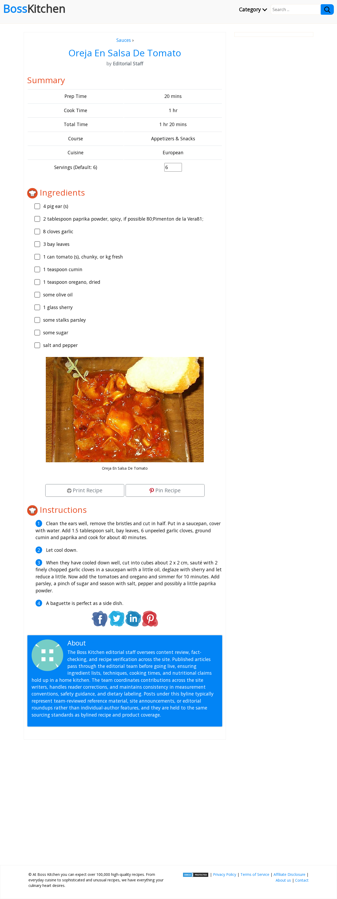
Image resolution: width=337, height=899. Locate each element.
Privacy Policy (224, 874)
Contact (302, 880)
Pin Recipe (167, 490)
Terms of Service (254, 874)
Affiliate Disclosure (289, 874)
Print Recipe (86, 490)
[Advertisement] (125, 800)
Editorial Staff (107, 643)
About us (283, 880)
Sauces (123, 40)
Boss (34, 8)
